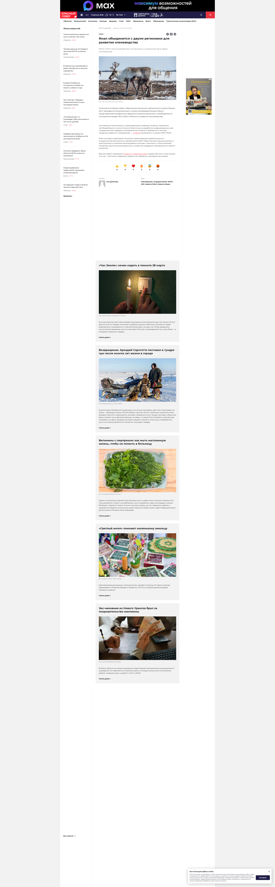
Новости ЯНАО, (151, 184)
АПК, (143, 184)
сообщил (137, 133)
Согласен (263, 878)
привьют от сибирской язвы (135, 154)
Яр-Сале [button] (119, 15)
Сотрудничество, (161, 182)
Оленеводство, (147, 182)
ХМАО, (170, 182)
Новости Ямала (164, 184)
